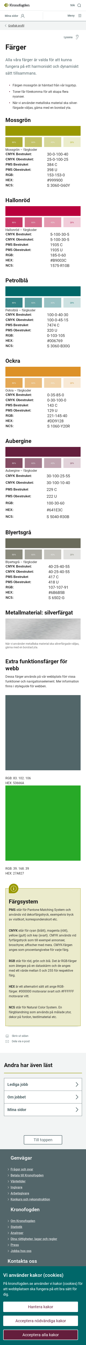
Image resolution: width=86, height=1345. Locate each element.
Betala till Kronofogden (27, 1175)
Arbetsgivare (20, 1193)
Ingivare (16, 1187)
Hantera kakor (40, 1306)
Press (15, 1245)
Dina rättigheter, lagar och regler (34, 1239)
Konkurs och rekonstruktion (30, 1199)
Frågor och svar (22, 1169)
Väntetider (18, 1181)
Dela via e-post (21, 1041)
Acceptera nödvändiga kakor (40, 1320)
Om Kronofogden (23, 1221)
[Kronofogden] (17, 5)
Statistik (16, 1227)
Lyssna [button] (68, 37)
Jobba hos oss (21, 1251)
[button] (77, 5)
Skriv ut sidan (20, 1035)
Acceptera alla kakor (40, 1334)
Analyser (17, 1233)
